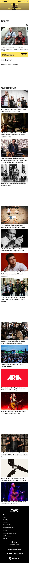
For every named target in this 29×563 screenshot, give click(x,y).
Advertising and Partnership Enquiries (9, 533)
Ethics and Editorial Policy (7, 524)
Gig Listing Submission (7, 535)
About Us (4, 517)
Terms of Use (5, 522)
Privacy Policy (5, 519)
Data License (23, 47)
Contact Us (5, 538)
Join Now (24, 55)
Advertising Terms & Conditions (8, 527)
